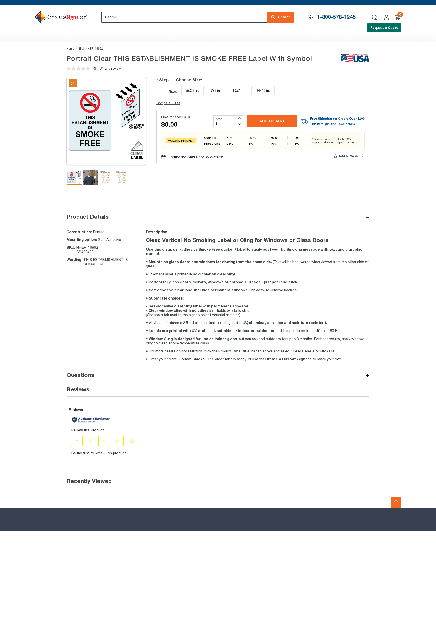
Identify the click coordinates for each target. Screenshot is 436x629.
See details (347, 124)
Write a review (110, 68)
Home (70, 48)
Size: (173, 91)
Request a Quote (384, 28)
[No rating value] (79, 69)
